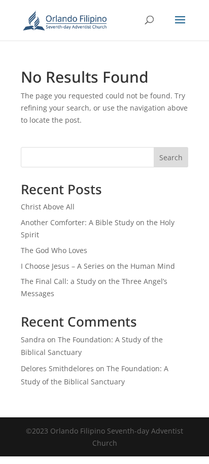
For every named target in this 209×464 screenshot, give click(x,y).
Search (171, 157)
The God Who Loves (54, 250)
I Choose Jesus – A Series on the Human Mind (98, 266)
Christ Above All (48, 206)
